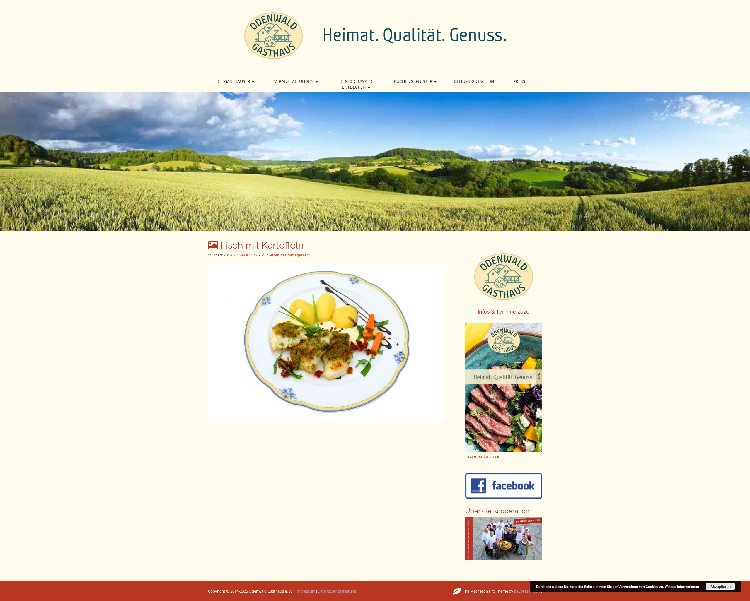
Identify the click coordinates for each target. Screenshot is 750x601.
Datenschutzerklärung (337, 591)
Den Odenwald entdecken (356, 84)
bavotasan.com (527, 591)
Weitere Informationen (682, 586)
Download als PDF (482, 457)
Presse (520, 81)
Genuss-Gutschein (474, 81)
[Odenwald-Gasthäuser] (375, 35)
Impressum (306, 591)
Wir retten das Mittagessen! (286, 255)
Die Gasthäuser (234, 81)
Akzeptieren (720, 586)
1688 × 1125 (247, 255)
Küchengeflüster (414, 81)
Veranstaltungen (294, 81)
